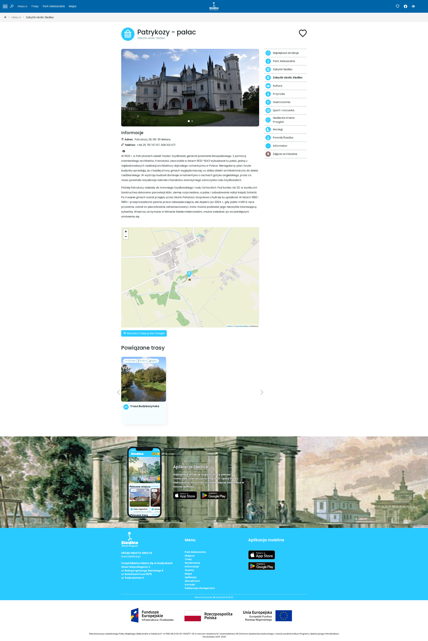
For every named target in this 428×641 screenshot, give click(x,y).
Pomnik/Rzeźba (283, 138)
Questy (189, 570)
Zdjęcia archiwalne (285, 154)
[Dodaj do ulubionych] (303, 34)
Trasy (35, 6)
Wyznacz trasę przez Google (145, 333)
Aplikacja (190, 577)
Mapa (72, 6)
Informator (280, 146)
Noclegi (278, 129)
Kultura (277, 86)
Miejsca (22, 6)
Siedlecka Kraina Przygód (283, 120)
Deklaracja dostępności (200, 588)
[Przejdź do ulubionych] (398, 6)
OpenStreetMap (241, 326)
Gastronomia (281, 102)
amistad (220, 597)
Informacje (192, 566)
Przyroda (279, 94)
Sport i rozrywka (283, 110)
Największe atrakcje (286, 53)
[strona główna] (5, 17)
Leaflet (229, 326)
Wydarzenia (192, 563)
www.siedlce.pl (130, 556)
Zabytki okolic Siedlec (40, 17)
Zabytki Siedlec (283, 69)
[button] (131, 87)
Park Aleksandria (54, 6)
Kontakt (190, 584)
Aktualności (192, 581)
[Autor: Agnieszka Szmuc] (190, 87)
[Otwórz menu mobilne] (5, 6)
